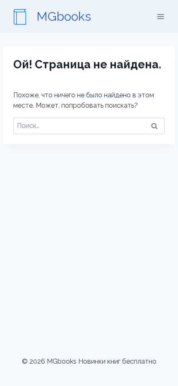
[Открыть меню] (160, 16)
